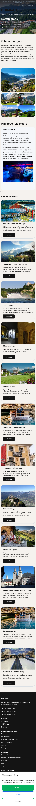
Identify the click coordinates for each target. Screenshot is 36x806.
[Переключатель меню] (33, 10)
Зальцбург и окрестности (8, 748)
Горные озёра (5, 755)
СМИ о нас (5, 724)
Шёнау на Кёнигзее (6, 742)
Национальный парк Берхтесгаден (11, 757)
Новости (4, 727)
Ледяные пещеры (6, 766)
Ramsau (3, 745)
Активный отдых (8, 770)
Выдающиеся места (19, 14)
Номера (4, 718)
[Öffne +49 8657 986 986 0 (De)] (32, 6)
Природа (4, 752)
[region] (18, 789)
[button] (0, 191)
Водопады (4, 760)
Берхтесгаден (5, 734)
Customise (18, 794)
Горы (2, 763)
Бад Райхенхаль (6, 736)
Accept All (18, 787)
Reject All (18, 801)
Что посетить (8, 14)
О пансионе (5, 721)
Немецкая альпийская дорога (9, 739)
